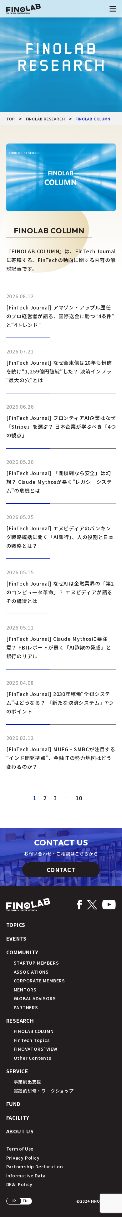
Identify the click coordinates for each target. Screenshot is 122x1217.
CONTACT (61, 869)
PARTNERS (26, 1007)
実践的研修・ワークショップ (44, 1091)
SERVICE (17, 1071)
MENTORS (25, 989)
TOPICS (16, 924)
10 (78, 798)
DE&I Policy (19, 1184)
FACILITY (17, 1117)
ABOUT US (20, 1131)
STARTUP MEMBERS (36, 963)
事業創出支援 (28, 1081)
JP (14, 1201)
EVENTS (16, 938)
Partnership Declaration (34, 1166)
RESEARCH (20, 1020)
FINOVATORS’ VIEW (36, 1049)
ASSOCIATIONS (31, 972)
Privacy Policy (23, 1158)
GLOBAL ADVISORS (35, 998)
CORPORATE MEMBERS (39, 980)
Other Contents (32, 1058)
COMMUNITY (22, 952)
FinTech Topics (32, 1040)
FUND (13, 1103)
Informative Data (26, 1175)
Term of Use (20, 1149)
